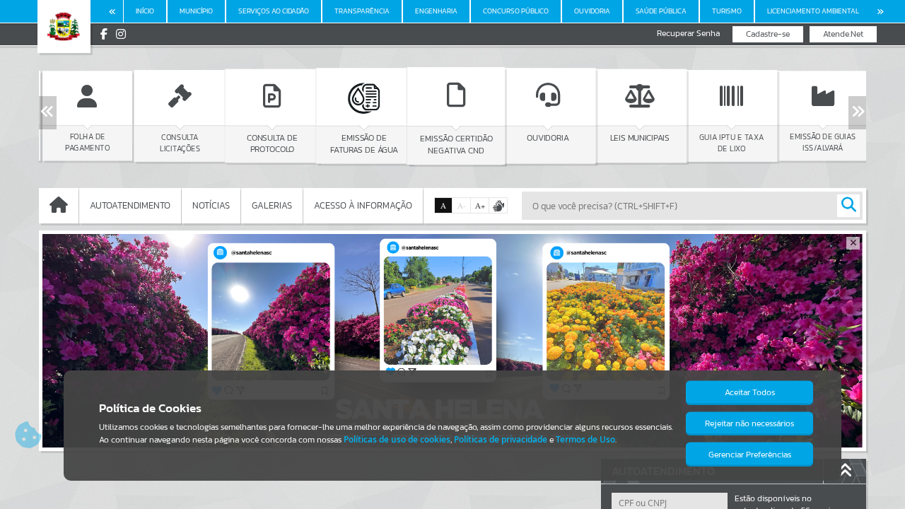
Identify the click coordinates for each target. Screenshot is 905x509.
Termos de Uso (585, 439)
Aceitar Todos (750, 392)
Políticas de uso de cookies (397, 439)
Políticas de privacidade (500, 439)
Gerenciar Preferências (749, 454)
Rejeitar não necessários (749, 423)
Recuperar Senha (688, 34)
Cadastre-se (768, 34)
